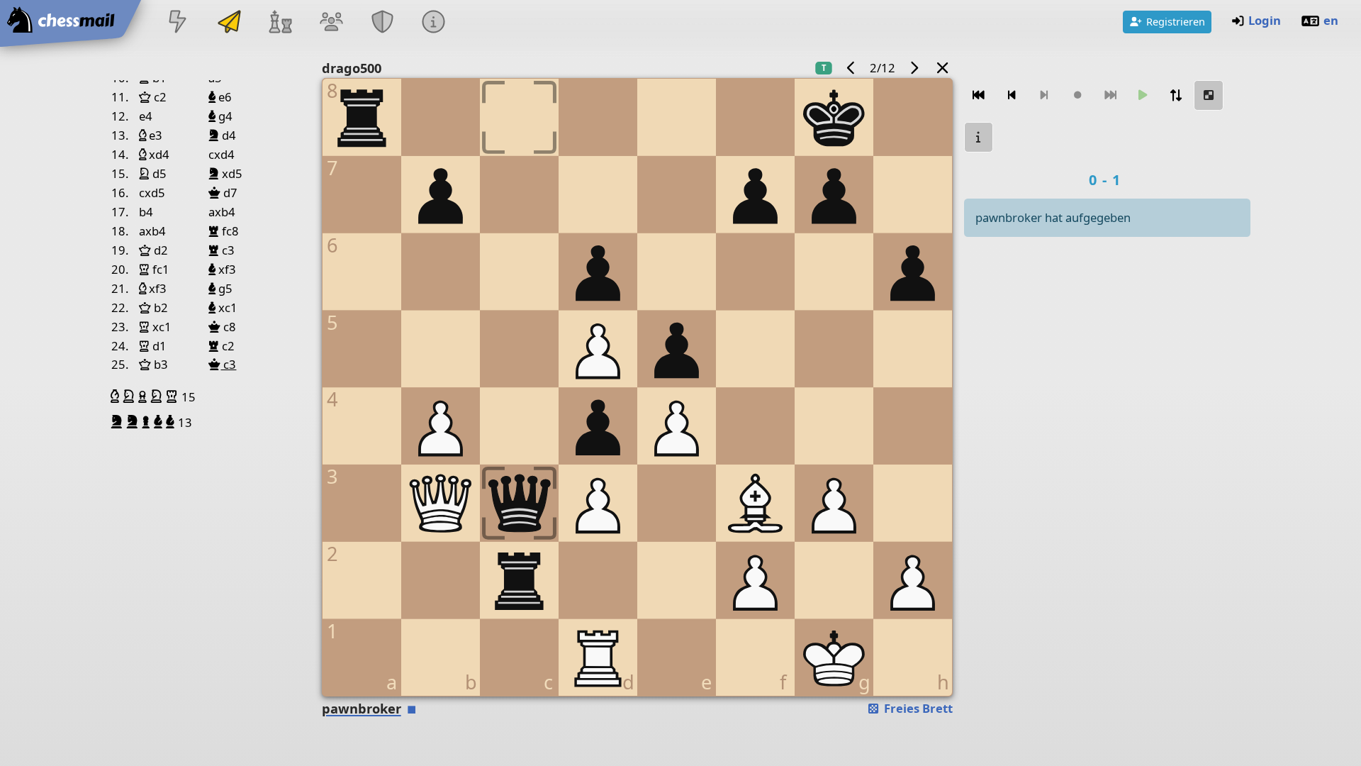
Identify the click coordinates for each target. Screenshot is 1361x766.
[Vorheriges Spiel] (851, 68)
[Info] (979, 137)
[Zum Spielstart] (979, 95)
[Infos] (433, 23)
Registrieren (1175, 21)
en (1330, 20)
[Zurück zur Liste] (942, 68)
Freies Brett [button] (917, 708)
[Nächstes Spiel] (914, 68)
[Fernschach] (228, 23)
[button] (117, 396)
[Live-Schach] (177, 23)
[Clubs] (382, 23)
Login (1264, 20)
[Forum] (331, 23)
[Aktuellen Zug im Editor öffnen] (1208, 95)
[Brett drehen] (1176, 95)
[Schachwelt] (280, 23)
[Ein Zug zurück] (1011, 95)
